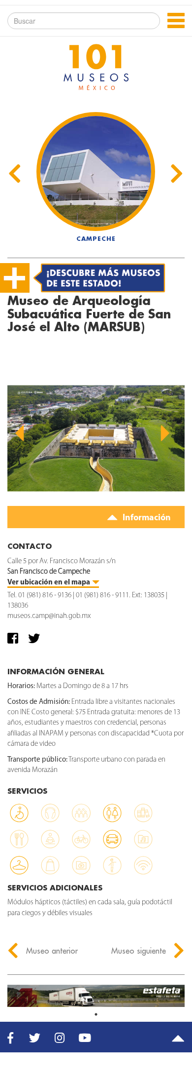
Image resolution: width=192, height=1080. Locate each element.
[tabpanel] (96, 996)
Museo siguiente (139, 951)
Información (146, 518)
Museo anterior (51, 951)
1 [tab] (96, 1014)
